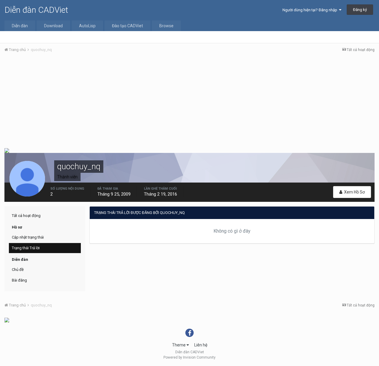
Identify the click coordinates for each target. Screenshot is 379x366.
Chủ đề (18, 269)
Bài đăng (19, 280)
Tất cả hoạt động (26, 215)
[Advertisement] (189, 101)
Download (53, 25)
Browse (166, 25)
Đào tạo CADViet (127, 25)
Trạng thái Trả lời (26, 248)
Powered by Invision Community (189, 357)
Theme (179, 345)
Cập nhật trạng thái (28, 237)
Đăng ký (360, 9)
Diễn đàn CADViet (36, 10)
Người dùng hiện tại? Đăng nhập (310, 10)
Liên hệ (200, 345)
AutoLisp (87, 25)
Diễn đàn (20, 25)
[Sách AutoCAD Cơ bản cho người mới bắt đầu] (6, 319)
